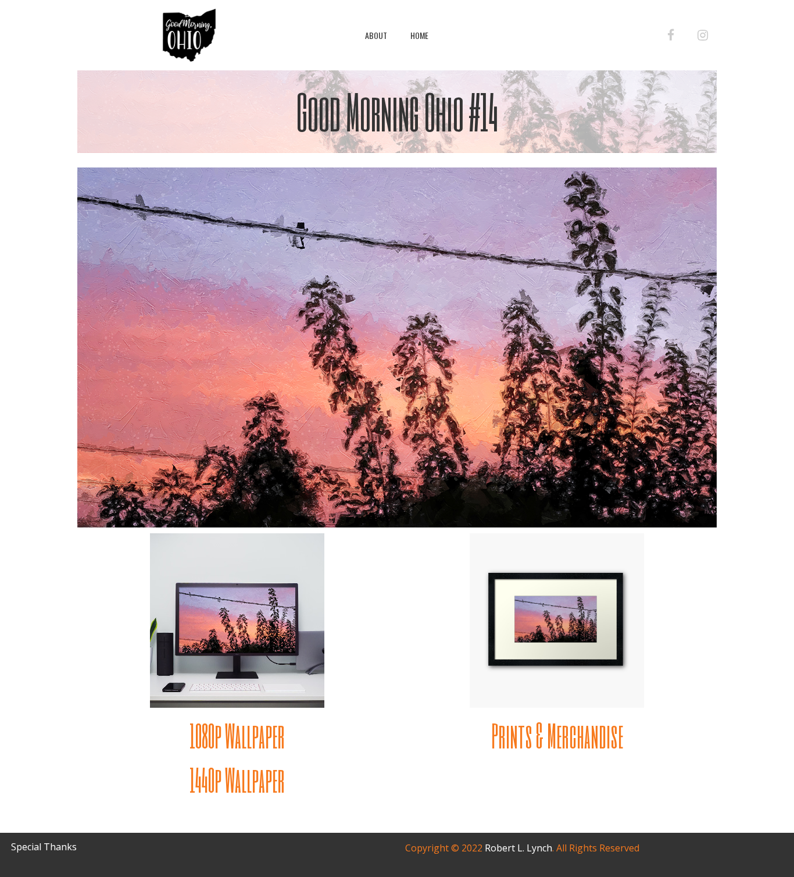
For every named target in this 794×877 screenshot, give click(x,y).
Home (419, 35)
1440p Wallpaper (237, 779)
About (376, 35)
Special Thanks (44, 846)
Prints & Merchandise (557, 735)
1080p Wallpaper (237, 735)
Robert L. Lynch (518, 848)
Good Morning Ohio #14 (397, 111)
